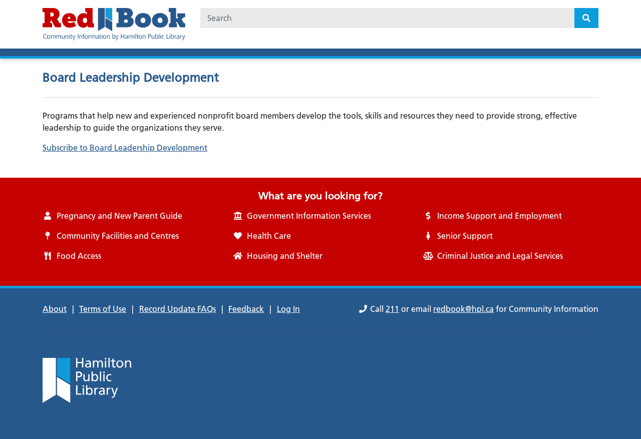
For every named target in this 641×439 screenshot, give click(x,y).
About (55, 309)
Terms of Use (102, 309)
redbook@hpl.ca (463, 309)
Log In (288, 309)
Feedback (246, 309)
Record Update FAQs (177, 309)
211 (392, 309)
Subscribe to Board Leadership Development (125, 148)
